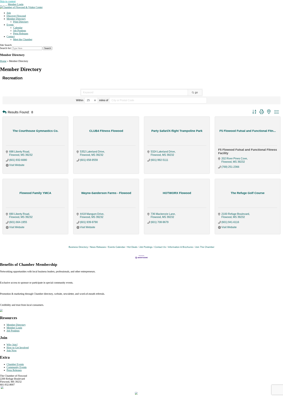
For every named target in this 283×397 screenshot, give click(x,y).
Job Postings (19, 30)
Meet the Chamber (22, 39)
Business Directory (78, 247)
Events (10, 24)
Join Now (12, 350)
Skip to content (8, 1)
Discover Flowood (16, 15)
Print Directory (20, 21)
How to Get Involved (18, 347)
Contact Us (160, 247)
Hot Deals (132, 247)
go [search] (196, 92)
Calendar (17, 27)
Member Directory (16, 18)
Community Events (17, 367)
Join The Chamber (204, 247)
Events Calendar (116, 247)
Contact (11, 36)
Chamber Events (15, 364)
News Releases (98, 247)
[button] (4, 112)
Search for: (5, 48)
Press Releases (20, 33)
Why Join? (12, 344)
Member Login (15, 4)
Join (9, 12)
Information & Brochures (180, 247)
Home (3, 61)
